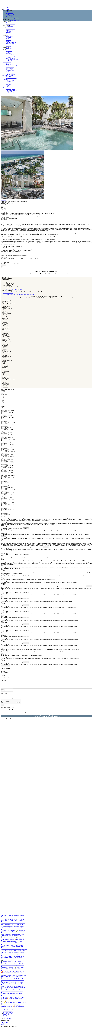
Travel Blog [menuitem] (5, 94)
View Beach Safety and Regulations (14, 289)
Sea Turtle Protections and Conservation (14, 288)
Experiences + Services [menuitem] (8, 75)
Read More (46, 520)
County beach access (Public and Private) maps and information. (20, 294)
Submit (2, 705)
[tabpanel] (46, 289)
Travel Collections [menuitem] (7, 62)
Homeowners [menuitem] (6, 87)
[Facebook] (2, 1023)
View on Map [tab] (6, 279)
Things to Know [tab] (6, 277)
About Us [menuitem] (5, 79)
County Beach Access (8, 293)
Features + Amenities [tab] (7, 278)
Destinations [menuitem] (6, 9)
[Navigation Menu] (8, 7)
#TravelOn (3, 1024)
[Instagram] (1, 1023)
